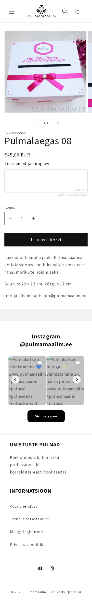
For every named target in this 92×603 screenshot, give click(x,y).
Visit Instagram (46, 416)
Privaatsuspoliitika (28, 544)
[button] (11, 11)
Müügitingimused (26, 531)
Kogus (9, 207)
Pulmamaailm (35, 592)
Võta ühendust (23, 506)
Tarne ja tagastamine (29, 519)
